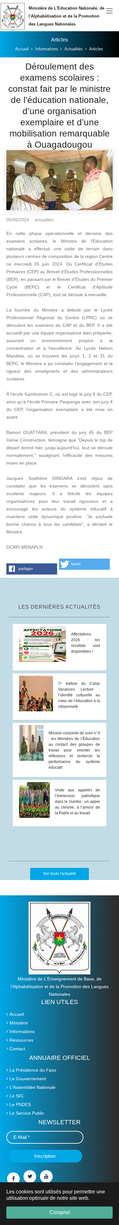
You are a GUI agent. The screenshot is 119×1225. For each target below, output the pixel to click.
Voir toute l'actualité (59, 873)
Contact (17, 1048)
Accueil (17, 1014)
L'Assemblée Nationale (33, 1087)
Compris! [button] (60, 1212)
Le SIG (16, 1095)
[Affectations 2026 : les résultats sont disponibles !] (42, 644)
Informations (22, 1031)
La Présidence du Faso (33, 1070)
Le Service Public (27, 1113)
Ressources (21, 1040)
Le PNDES (20, 1104)
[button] (31, 569)
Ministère (19, 1022)
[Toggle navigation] (109, 11)
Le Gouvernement (28, 1078)
